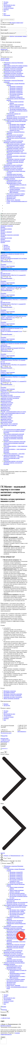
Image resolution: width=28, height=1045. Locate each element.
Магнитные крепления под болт (15, 151)
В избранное (4, 267)
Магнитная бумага (11, 196)
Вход (5, 13)
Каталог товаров (5, 58)
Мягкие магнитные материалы (14, 77)
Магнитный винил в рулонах (14, 183)
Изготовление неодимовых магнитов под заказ (16, 129)
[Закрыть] (5, 752)
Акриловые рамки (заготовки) (14, 174)
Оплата (5, 3)
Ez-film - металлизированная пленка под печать (13, 413)
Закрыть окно (4, 49)
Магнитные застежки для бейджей (12, 71)
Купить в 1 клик (5, 266)
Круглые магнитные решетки (17, 107)
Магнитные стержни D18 (16, 88)
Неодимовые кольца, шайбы (17, 125)
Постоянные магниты (21, 65)
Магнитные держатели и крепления (13, 68)
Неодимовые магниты (6, 422)
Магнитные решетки (6, 419)
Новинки (6, 704)
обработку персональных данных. (18, 36)
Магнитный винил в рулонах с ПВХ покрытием (17, 191)
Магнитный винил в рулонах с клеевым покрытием (17, 188)
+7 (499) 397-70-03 (5, 740)
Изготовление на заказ (9, 5)
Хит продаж (7, 246)
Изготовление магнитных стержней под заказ (16, 94)
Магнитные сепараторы (7, 225)
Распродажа (7, 248)
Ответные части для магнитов (14, 136)
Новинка (6, 245)
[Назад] (1, 863)
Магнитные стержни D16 (16, 86)
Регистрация (7, 15)
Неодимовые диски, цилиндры (17, 124)
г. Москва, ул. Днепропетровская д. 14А (13, 855)
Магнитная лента (11, 198)
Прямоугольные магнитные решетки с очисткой (17, 105)
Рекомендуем (7, 249)
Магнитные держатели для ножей (15, 160)
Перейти (3, 227)
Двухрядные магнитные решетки (18, 109)
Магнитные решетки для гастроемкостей (17, 116)
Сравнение (12, 266)
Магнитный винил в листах (14, 181)
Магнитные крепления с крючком (15, 145)
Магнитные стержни (6, 416)
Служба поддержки (9, 8)
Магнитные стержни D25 (16, 91)
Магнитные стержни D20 (16, 97)
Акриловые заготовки (6, 238)
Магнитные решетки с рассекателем (16, 118)
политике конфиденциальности (10, 1033)
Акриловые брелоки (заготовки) (15, 175)
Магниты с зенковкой (6, 232)
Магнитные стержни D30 (16, 92)
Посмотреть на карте (6, 733)
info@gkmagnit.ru (21, 731)
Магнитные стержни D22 (16, 89)
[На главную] (4, 749)
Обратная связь (4, 738)
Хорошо (3, 1037)
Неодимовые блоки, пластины (17, 127)
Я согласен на (14, 36)
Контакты (6, 9)
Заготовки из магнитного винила (15, 195)
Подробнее (3, 264)
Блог (5, 11)
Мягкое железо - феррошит (13, 200)
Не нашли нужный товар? (16, 22)
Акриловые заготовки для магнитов (13, 74)
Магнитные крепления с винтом (15, 148)
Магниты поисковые (6, 401)
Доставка (6, 2)
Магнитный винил (5, 241)
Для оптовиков (7, 6)
